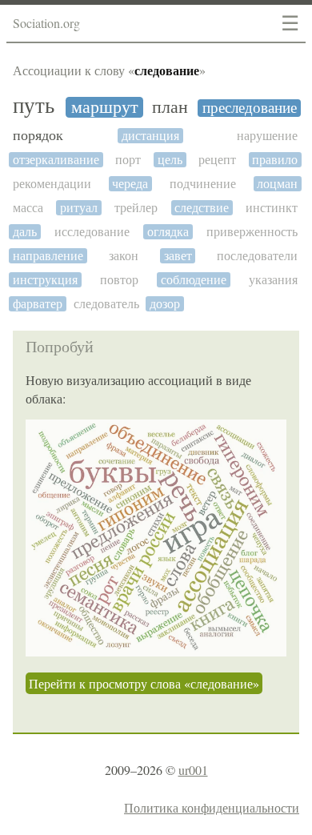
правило (275, 159)
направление (48, 255)
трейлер (136, 207)
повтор (119, 279)
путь (33, 106)
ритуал (79, 207)
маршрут (104, 107)
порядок (38, 135)
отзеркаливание (56, 159)
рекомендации (52, 183)
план (170, 107)
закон (123, 255)
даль (25, 231)
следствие (201, 207)
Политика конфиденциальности (211, 807)
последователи (257, 255)
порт (128, 159)
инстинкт (272, 207)
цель (170, 159)
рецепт (217, 159)
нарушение (267, 135)
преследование (249, 108)
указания (273, 279)
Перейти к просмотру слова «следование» (144, 683)
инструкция (45, 279)
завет (178, 255)
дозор (165, 303)
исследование (92, 231)
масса (28, 207)
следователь (106, 303)
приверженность (252, 231)
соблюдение (193, 279)
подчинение (203, 183)
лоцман (277, 183)
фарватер (37, 303)
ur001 (193, 769)
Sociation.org (46, 22)
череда (130, 183)
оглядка (168, 231)
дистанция (150, 135)
